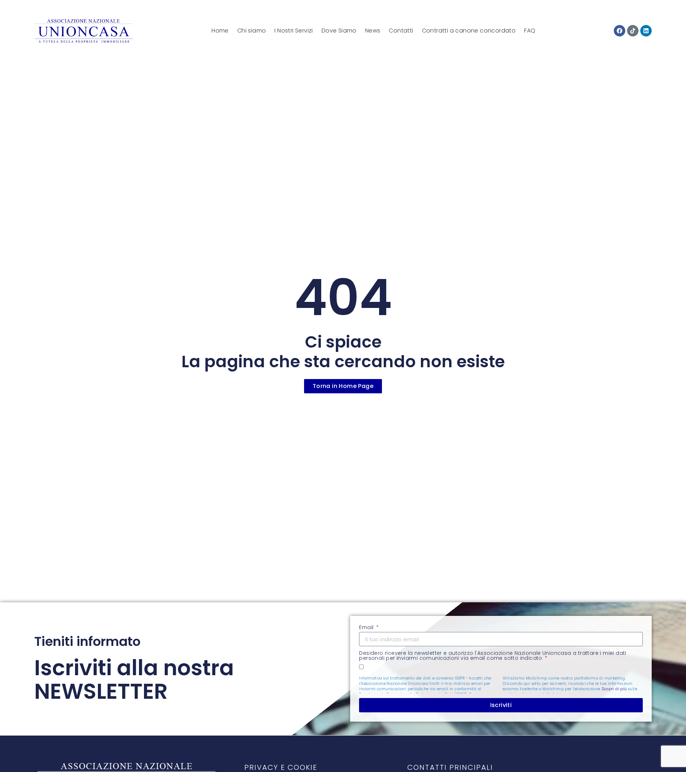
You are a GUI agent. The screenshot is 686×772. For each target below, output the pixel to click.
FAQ (529, 30)
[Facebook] (619, 30)
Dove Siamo (339, 30)
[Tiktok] (632, 30)
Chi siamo (251, 30)
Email (367, 628)
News (373, 30)
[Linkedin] (646, 30)
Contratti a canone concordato (469, 30)
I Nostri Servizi (293, 30)
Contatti (401, 30)
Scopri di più (614, 689)
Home (220, 30)
